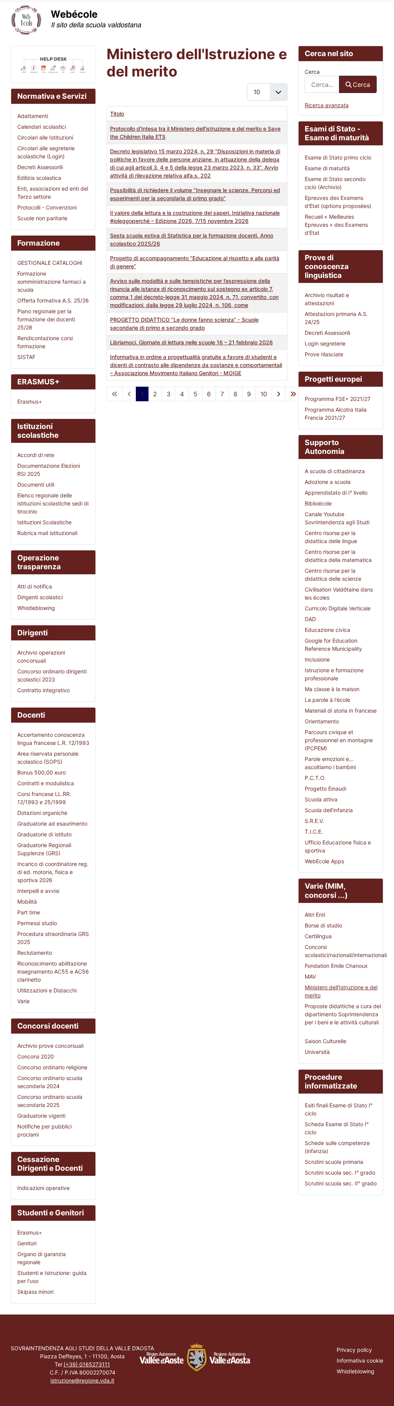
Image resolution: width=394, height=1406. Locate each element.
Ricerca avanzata (327, 105)
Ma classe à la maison (332, 689)
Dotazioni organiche (42, 812)
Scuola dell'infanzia (329, 810)
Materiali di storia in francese (341, 710)
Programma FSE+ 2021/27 (338, 399)
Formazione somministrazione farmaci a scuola (51, 281)
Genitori (27, 1243)
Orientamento (322, 721)
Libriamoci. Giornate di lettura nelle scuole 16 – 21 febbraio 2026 (191, 342)
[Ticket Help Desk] (53, 63)
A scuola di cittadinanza (335, 471)
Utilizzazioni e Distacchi (47, 990)
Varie (23, 1001)
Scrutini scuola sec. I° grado (340, 1172)
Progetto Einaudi (325, 788)
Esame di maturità (327, 168)
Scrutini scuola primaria (334, 1161)
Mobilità (27, 901)
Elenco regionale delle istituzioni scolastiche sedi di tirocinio (52, 503)
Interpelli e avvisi (38, 890)
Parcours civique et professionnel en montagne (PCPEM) (339, 740)
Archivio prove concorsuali (50, 1045)
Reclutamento (34, 952)
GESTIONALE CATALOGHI (49, 262)
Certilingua (318, 936)
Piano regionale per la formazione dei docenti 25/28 (46, 319)
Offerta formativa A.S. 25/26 (53, 300)
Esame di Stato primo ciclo (338, 157)
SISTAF (26, 357)
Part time (28, 912)
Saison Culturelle (325, 1041)
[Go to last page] (293, 394)
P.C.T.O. (315, 777)
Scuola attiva (321, 799)
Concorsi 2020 (35, 1056)
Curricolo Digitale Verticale (338, 608)
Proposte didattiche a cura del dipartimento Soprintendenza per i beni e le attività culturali (343, 1014)
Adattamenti (32, 116)
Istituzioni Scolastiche (44, 522)
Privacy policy (354, 1349)
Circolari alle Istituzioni (45, 137)
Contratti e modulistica (45, 783)
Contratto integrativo (43, 690)
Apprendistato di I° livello (336, 492)
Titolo (117, 113)
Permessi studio (37, 923)
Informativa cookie (360, 1360)
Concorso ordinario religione (52, 1067)
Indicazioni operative (43, 1188)
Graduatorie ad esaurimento (52, 823)
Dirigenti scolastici (40, 597)
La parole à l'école (327, 699)
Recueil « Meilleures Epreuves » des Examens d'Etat (336, 224)
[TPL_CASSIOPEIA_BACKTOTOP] (381, 1393)
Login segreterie (325, 343)
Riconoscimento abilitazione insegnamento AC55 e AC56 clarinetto (53, 971)
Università (317, 1052)
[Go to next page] (278, 394)
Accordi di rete (35, 455)
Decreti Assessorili (40, 167)
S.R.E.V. (314, 821)
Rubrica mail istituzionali (47, 533)
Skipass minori (35, 1291)
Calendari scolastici (41, 126)
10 (263, 394)
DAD (310, 619)
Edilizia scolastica (39, 178)
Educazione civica (327, 630)
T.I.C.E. (314, 831)
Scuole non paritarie (42, 218)
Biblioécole (318, 503)
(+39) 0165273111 (86, 1364)
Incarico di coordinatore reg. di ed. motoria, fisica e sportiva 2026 (52, 872)
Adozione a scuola (328, 482)
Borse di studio (323, 925)
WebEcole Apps (324, 861)
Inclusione (317, 659)
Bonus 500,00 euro (41, 772)
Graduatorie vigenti (41, 1115)
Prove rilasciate (324, 354)
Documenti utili (35, 484)
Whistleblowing (36, 608)
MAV (310, 976)
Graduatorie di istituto (44, 834)
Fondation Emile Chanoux (336, 965)
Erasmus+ (29, 401)
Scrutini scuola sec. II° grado (341, 1183)
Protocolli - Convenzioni (47, 207)
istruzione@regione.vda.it (82, 1380)
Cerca (312, 71)
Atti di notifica (34, 586)
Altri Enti (315, 914)
